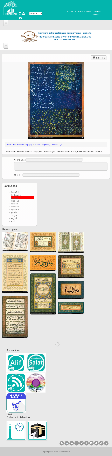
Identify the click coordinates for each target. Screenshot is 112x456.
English (14, 198)
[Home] (11, 8)
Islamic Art (11, 145)
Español (15, 192)
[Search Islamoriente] (20, 14)
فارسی (14, 215)
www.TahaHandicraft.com (64, 40)
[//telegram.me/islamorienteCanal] (66, 443)
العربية (14, 218)
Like (100, 58)
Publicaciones (84, 11)
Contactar (71, 11)
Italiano (14, 204)
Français (15, 201)
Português (16, 195)
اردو (13, 221)
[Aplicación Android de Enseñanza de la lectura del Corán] (16, 363)
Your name (19, 160)
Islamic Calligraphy (24, 145)
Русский (15, 209)
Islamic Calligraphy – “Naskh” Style (48, 145)
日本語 (14, 212)
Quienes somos (96, 12)
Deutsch (15, 206)
